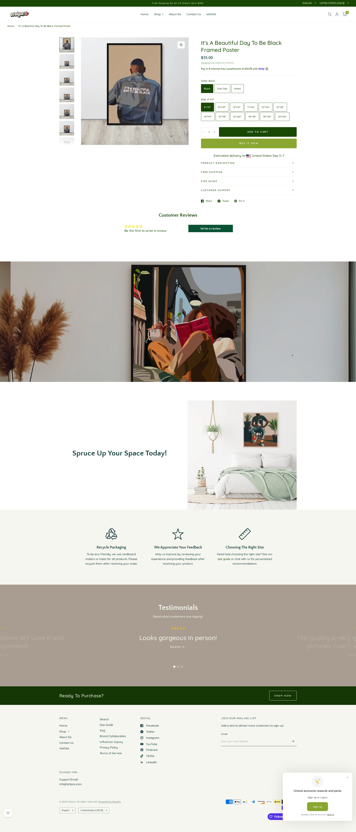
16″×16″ (222, 116)
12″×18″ (280, 107)
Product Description (218, 163)
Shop (157, 14)
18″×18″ (252, 116)
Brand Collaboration (113, 736)
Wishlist (211, 14)
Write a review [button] (210, 228)
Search (104, 719)
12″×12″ (237, 107)
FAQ (102, 730)
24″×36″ (282, 116)
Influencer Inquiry (111, 742)
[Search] (329, 14)
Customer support (216, 190)
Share (209, 201)
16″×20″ (237, 116)
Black (207, 88)
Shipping (205, 62)
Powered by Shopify (109, 801)
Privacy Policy (109, 747)
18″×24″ (267, 116)
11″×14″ (251, 107)
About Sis (175, 14)
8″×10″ (207, 107)
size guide (223, 559)
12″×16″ (265, 107)
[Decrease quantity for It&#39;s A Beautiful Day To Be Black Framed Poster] (204, 132)
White (237, 88)
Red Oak (222, 88)
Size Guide (209, 181)
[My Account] (337, 14)
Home (145, 14)
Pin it (242, 201)
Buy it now (248, 143)
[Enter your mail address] (293, 741)
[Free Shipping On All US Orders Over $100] (177, 3)
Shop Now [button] (282, 695)
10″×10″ (222, 107)
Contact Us (194, 14)
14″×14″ (208, 116)
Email (224, 733)
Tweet (225, 201)
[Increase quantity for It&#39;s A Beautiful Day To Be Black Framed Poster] (214, 132)
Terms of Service (111, 753)
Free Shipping (211, 172)
